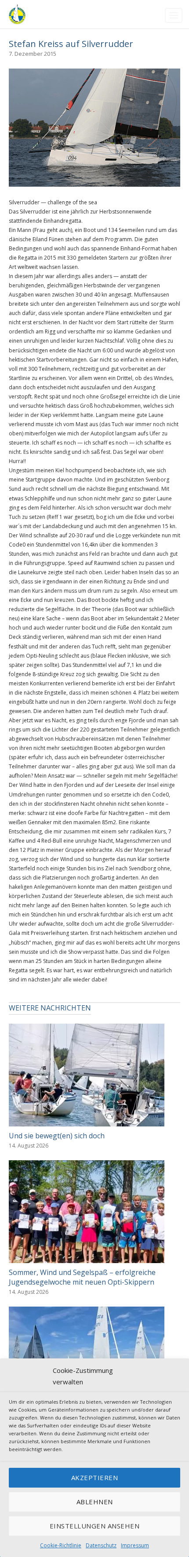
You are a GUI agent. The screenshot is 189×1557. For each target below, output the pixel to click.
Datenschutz (101, 1545)
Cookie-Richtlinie (60, 1545)
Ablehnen (94, 1501)
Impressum (135, 1545)
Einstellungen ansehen (95, 1525)
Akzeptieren (94, 1477)
